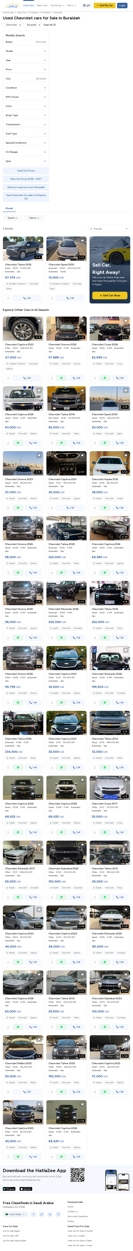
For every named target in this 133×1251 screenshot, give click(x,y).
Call (29, 298)
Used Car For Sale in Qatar (80, 1240)
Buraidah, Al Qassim (17, 284)
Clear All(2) (49, 24)
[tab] (9, 208)
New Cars (42, 5)
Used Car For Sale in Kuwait (80, 1231)
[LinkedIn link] (50, 1214)
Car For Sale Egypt (11, 1231)
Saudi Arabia (15, 1214)
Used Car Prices (26, 170)
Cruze (119, 364)
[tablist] (66, 208)
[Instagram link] (58, 1214)
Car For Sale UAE (11, 1236)
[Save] (39, 240)
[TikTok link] (42, 1214)
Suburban (78, 888)
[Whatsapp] (61, 378)
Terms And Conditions (78, 1216)
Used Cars (28, 5)
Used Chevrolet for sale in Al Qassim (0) (26, 197)
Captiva (9, 369)
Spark (52, 289)
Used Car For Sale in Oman (80, 1245)
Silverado (78, 628)
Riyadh (55, 434)
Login (122, 5)
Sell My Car (106, 5)
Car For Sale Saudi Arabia (14, 1240)
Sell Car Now (111, 295)
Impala (120, 498)
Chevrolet (33, 284)
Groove (77, 364)
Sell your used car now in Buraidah (26, 187)
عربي (88, 5)
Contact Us (73, 1211)
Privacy (71, 1221)
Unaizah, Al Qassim (17, 364)
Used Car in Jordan (76, 1236)
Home (70, 1206)
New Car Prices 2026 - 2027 (26, 179)
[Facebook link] (33, 1214)
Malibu (33, 1082)
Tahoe (8, 289)
